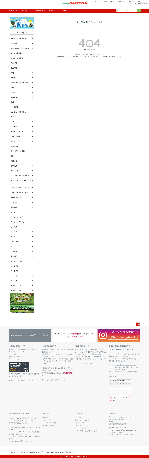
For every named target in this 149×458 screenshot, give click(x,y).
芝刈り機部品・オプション (20, 48)
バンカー (14, 127)
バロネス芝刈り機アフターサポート (87, 431)
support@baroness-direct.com (125, 365)
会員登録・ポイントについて (19, 413)
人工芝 (13, 237)
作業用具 (14, 161)
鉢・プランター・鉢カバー (20, 175)
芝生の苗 (14, 68)
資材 (12, 102)
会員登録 (105, 2)
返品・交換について (83, 346)
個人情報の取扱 (57, 452)
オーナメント (15, 227)
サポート (79, 413)
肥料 (12, 73)
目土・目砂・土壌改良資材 (20, 82)
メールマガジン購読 (49, 423)
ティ (12, 122)
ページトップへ (138, 324)
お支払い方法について (17, 346)
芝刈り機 (14, 43)
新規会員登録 (46, 417)
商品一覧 (27, 11)
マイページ (54, 11)
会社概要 (112, 413)
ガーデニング (15, 141)
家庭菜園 (14, 207)
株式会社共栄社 (143, 4)
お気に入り (41, 11)
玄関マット (14, 241)
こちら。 (33, 381)
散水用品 (14, 166)
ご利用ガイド (114, 2)
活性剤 (13, 78)
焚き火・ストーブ (17, 286)
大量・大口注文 (16, 290)
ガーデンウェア (16, 171)
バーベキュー (15, 276)
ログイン (97, 2)
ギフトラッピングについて (84, 428)
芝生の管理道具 (16, 53)
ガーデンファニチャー (18, 217)
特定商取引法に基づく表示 (40, 452)
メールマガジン (130, 2)
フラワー (14, 202)
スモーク (14, 281)
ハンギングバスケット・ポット (21, 182)
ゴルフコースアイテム (18, 112)
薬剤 (12, 87)
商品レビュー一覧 (48, 425)
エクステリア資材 (17, 261)
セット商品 (14, 107)
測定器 (13, 92)
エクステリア (15, 212)
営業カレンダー (120, 372)
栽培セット (14, 146)
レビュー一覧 (133, 4)
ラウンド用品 (15, 136)
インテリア (14, 266)
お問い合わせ (24, 452)
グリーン (14, 117)
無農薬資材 (14, 97)
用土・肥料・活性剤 (18, 151)
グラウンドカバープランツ (20, 192)
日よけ (13, 246)
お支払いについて (81, 423)
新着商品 (14, 11)
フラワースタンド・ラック (20, 188)
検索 (139, 10)
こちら (51, 380)
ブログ (122, 2)
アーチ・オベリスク (18, 222)
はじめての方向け (17, 58)
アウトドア (14, 271)
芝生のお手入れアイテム (19, 38)
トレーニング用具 (17, 131)
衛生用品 (14, 256)
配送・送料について (49, 346)
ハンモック (14, 251)
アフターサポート (143, 2)
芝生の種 (14, 63)
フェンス (14, 232)
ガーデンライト (16, 197)
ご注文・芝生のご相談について (119, 346)
